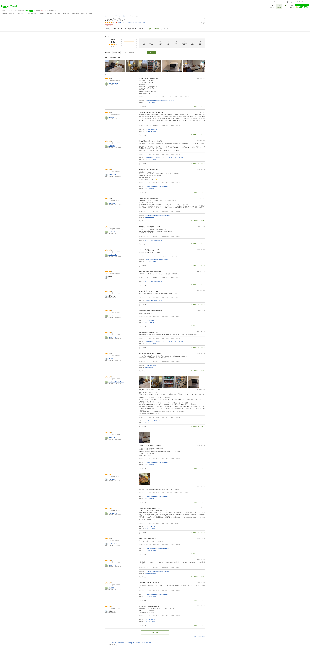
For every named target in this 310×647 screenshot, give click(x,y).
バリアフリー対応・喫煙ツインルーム (153, 240)
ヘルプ (268, 2)
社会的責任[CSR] (130, 643)
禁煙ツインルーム (149, 367)
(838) (154, 29)
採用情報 (138, 643)
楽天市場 (298, 2)
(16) (132, 29)
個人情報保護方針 (119, 643)
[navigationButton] (203, 65)
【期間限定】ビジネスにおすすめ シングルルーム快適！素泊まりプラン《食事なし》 (164, 158)
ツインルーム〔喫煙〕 (150, 102)
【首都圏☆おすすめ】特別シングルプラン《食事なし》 (157, 186)
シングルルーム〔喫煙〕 (150, 131)
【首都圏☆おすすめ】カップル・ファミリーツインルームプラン (159, 100)
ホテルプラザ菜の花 (115, 19)
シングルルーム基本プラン (151, 129)
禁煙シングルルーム (149, 188)
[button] (115, 66)
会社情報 (111, 643)
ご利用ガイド (275, 2)
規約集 (143, 643)
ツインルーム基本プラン (150, 365)
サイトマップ (282, 2)
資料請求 (148, 643)
